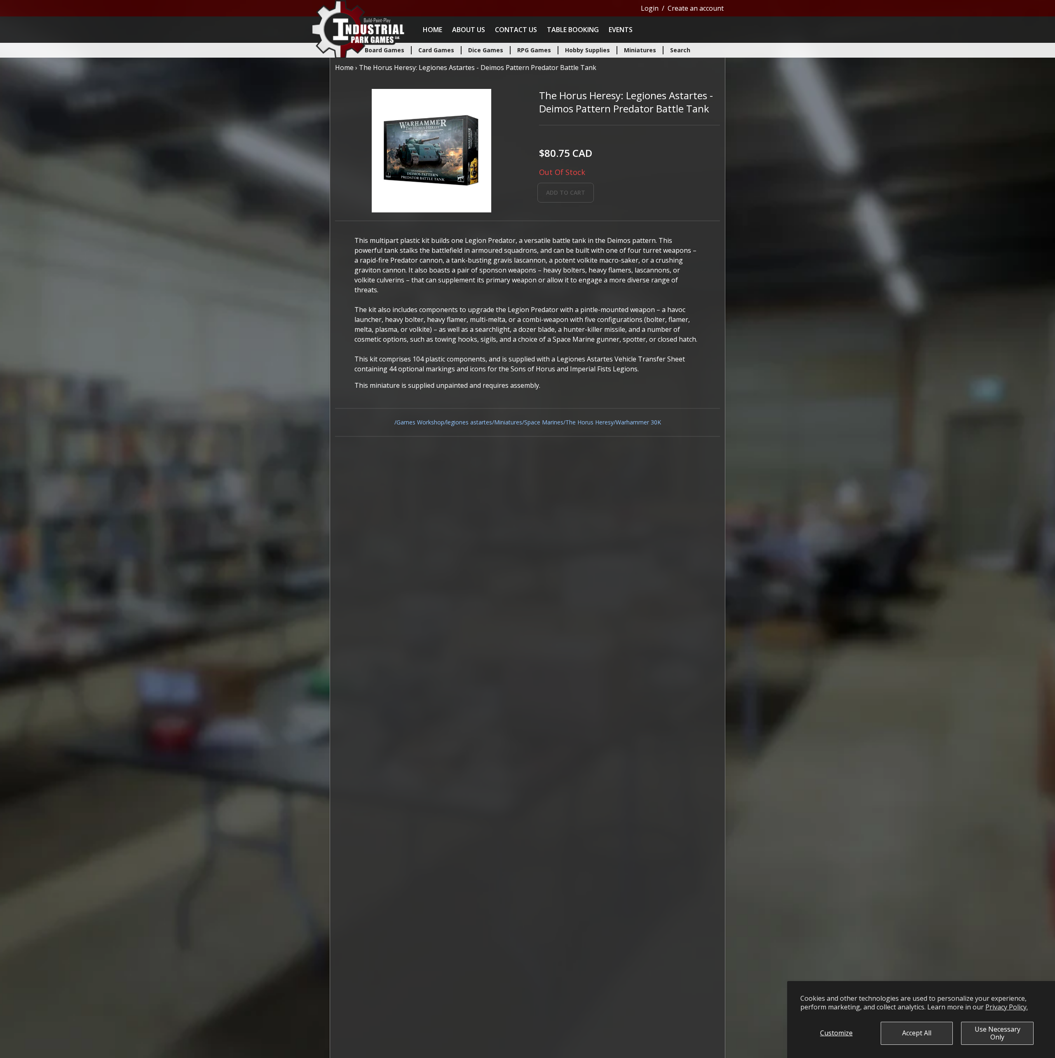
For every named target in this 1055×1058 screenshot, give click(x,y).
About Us (468, 29)
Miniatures (508, 422)
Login (650, 8)
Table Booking (573, 29)
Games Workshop (420, 422)
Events (621, 29)
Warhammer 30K (638, 422)
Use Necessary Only (997, 1033)
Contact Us (516, 29)
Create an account (696, 8)
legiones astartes (469, 422)
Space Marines (543, 422)
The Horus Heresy (589, 422)
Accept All (916, 1032)
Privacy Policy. (1006, 1006)
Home (432, 29)
